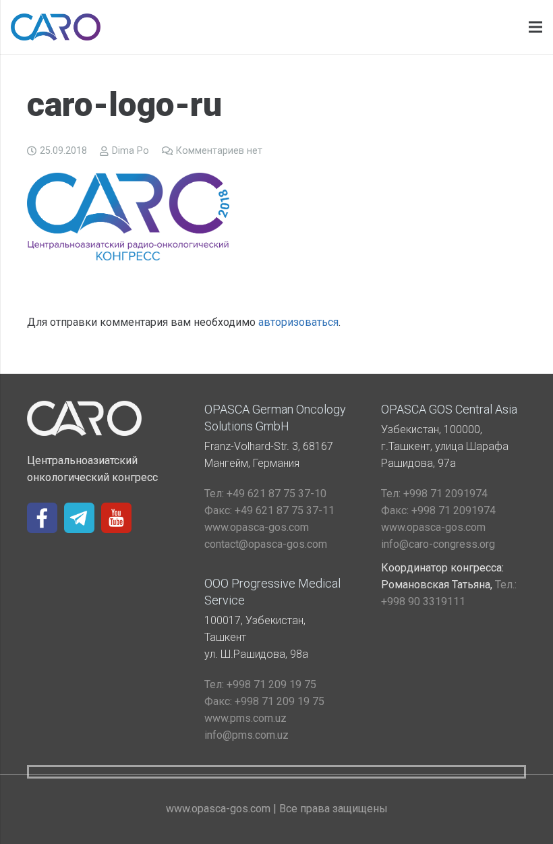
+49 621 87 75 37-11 (269, 510)
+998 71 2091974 (434, 493)
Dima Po (130, 151)
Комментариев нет (219, 151)
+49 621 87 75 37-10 (265, 493)
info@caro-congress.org (438, 544)
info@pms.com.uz (246, 735)
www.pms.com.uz (245, 718)
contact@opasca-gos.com (265, 544)
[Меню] (535, 27)
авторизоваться (298, 322)
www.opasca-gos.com (256, 527)
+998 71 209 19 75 (260, 684)
